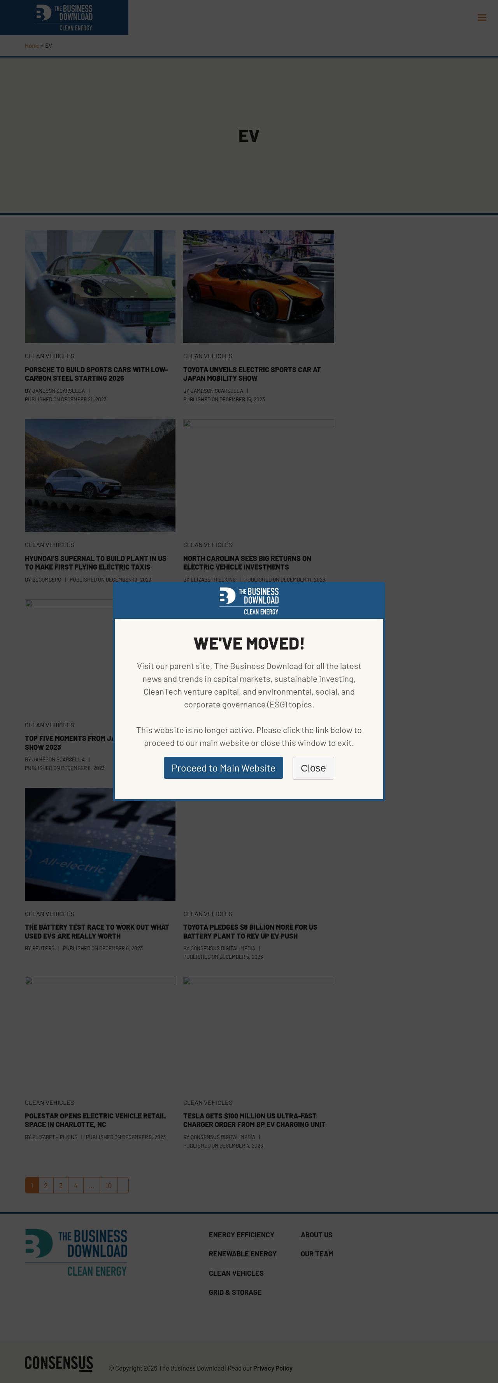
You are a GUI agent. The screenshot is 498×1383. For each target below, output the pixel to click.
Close (313, 768)
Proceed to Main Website (223, 767)
